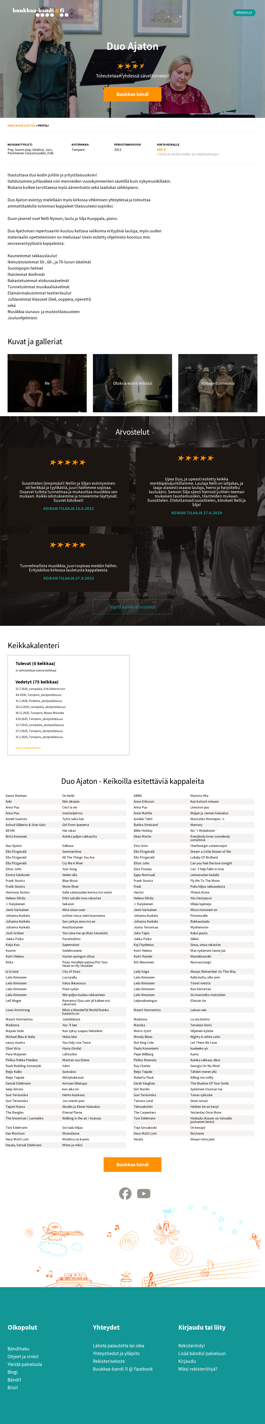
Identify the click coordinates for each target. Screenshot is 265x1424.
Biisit (13, 1387)
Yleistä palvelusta (25, 1364)
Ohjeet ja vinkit (23, 1356)
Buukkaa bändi (132, 94)
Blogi (13, 1372)
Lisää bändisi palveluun (202, 1353)
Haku (11, 125)
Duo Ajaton (26, 125)
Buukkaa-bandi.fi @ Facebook (123, 1369)
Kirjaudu (187, 1361)
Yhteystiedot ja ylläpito (116, 1353)
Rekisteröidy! (191, 1345)
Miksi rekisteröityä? (197, 1369)
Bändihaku (18, 1349)
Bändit (14, 1380)
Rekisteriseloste (109, 1361)
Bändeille (244, 12)
